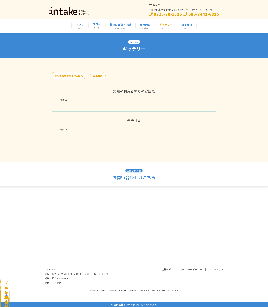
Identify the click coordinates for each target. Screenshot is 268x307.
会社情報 (166, 269)
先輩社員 (98, 75)
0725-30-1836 (167, 14)
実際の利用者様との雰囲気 (69, 75)
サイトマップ (216, 269)
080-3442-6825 (203, 14)
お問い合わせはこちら (134, 177)
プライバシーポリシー (190, 269)
